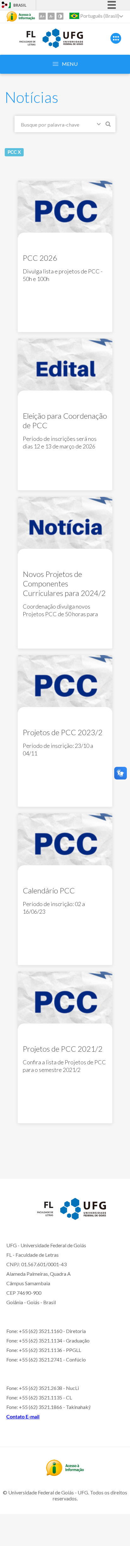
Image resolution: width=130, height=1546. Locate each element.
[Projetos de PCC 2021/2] (65, 1001)
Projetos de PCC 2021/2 (63, 1048)
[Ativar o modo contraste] (59, 16)
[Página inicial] (21, 47)
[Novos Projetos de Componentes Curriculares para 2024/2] (65, 527)
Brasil (20, 5)
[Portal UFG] (63, 45)
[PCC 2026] (65, 211)
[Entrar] (4, 5)
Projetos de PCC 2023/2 (63, 732)
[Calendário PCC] (65, 843)
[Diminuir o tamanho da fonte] (51, 16)
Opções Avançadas (100, 125)
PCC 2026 (40, 257)
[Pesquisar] (108, 125)
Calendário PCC (49, 890)
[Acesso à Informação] (21, 16)
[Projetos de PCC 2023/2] (65, 685)
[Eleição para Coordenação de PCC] (65, 368)
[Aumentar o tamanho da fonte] (42, 16)
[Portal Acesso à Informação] (65, 1473)
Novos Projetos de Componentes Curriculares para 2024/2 (64, 583)
